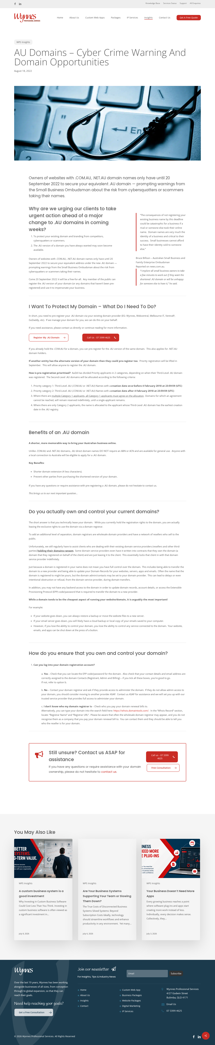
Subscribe (176, 973)
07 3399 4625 (174, 1010)
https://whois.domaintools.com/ (131, 710)
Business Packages (132, 995)
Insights (84, 1000)
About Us (85, 995)
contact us (108, 772)
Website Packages (131, 1000)
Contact (84, 1005)
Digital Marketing (131, 1005)
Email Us (171, 1004)
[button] (48, 338)
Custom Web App (131, 989)
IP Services (127, 1011)
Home (83, 989)
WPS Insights (23, 42)
